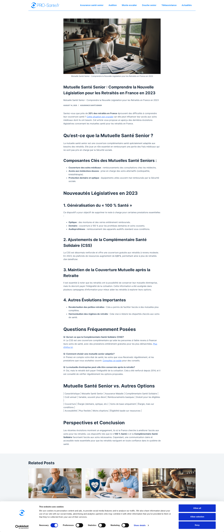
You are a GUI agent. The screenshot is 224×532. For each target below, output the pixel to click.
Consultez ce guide (112, 360)
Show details (140, 525)
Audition (113, 5)
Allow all (197, 508)
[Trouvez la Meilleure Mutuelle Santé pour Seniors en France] (169, 483)
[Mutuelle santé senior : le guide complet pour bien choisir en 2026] (112, 483)
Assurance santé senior (91, 5)
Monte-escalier (129, 5)
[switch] (79, 525)
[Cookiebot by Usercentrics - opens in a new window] (22, 527)
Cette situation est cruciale (100, 116)
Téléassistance (169, 5)
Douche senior (149, 5)
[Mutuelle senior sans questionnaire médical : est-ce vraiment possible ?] (55, 483)
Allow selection (197, 517)
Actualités (187, 5)
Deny (197, 525)
